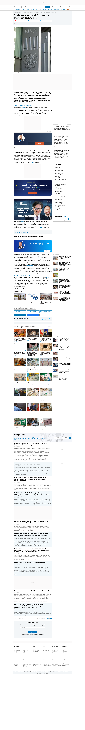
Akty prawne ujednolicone (37, 664)
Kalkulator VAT (57, 177)
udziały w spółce (17, 308)
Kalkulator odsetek (45, 663)
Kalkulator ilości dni (58, 180)
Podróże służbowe (55, 663)
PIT (33, 12)
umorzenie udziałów (24, 308)
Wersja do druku (21, 311)
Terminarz (58, 216)
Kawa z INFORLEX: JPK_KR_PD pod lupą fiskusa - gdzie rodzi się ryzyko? (61, 159)
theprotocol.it (64, 665)
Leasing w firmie (45, 652)
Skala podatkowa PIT (58, 199)
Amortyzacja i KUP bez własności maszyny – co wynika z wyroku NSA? (61, 157)
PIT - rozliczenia (32, 308)
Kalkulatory (58, 164)
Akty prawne (35, 658)
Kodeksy (34, 665)
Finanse (63, 650)
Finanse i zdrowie (45, 653)
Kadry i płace (16, 664)
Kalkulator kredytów (58, 176)
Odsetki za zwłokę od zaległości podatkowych (60, 197)
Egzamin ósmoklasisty (26, 666)
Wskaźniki (58, 193)
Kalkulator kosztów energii (59, 174)
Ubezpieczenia (25, 650)
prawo (33, 162)
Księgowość (18, 9)
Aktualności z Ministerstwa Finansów (28, 438)
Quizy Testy (57, 209)
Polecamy (55, 336)
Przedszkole (25, 659)
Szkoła (24, 660)
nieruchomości (30, 265)
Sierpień (64, 216)
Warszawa (38, 187)
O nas (15, 671)
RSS (50, 671)
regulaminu (33, 629)
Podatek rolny (57, 206)
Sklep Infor (34, 653)
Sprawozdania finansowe (56, 652)
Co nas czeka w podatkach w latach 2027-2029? (61, 132)
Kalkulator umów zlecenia (59, 171)
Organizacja (15, 659)
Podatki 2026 (56, 254)
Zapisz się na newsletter (47, 311)
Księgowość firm (16, 646)
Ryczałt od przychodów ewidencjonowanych (59, 203)
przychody (39, 227)
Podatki (25, 12)
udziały (38, 257)
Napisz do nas (33, 311)
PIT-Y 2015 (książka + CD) (22, 232)
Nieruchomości (56, 9)
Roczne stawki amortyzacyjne (60, 205)
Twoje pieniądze (46, 9)
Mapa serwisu (65, 671)
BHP (24, 652)
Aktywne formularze (61, 184)
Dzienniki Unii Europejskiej (37, 663)
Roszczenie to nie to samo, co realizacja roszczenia (26, 103)
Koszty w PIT (57, 200)
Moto (51, 9)
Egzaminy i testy (25, 663)
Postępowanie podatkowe (59, 187)
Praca (34, 652)
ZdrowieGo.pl (64, 659)
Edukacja (63, 9)
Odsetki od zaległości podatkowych (61, 179)
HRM (24, 653)
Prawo (40, 9)
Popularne (57, 126)
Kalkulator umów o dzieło (59, 173)
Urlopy (24, 651)
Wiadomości (16, 437)
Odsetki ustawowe (55, 664)
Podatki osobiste (29, 12)
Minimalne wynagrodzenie (56, 660)
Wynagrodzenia (25, 649)
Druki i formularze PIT (58, 188)
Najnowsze (62, 126)
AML (53, 653)
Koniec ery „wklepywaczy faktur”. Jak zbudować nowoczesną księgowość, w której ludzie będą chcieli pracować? (62, 129)
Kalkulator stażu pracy (45, 664)
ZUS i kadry (40, 437)
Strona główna (16, 12)
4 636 (48, 618)
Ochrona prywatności (21, 671)
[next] (51, 618)
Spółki (43, 649)
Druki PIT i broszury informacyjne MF (22, 275)
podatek (22, 114)
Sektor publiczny (34, 9)
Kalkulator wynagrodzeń (59, 170)
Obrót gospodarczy (33, 437)
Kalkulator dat (57, 182)
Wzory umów (64, 663)
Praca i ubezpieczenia (45, 650)
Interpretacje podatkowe (59, 211)
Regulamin (42, 671)
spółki (24, 107)
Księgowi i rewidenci (17, 438)
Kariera (47, 671)
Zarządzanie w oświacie (27, 664)
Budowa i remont (64, 651)
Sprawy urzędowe (35, 651)
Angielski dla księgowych (40, 438)
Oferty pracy (64, 666)
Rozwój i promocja (16, 663)
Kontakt (54, 671)
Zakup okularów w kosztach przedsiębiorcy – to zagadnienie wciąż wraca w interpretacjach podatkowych (62, 140)
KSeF (68, 9)
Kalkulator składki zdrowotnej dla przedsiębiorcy (60, 167)
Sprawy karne (35, 649)
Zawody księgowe (16, 652)
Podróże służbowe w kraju (56, 659)
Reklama (59, 671)
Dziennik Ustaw (35, 659)
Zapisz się (39, 143)
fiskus (26, 162)
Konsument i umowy (36, 650)
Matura (24, 665)
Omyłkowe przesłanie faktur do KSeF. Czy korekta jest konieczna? (61, 151)
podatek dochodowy (34, 229)
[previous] (37, 618)
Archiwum (63, 660)
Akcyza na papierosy (58, 208)
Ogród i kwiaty (64, 652)
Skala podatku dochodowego (56, 665)
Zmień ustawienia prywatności (32, 671)
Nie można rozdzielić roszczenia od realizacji (24, 105)
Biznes (28, 9)
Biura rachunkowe (55, 646)
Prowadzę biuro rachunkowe (56, 649)
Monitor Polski (35, 660)
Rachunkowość (57, 185)
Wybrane (67, 126)
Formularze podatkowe (59, 191)
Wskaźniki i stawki (55, 658)
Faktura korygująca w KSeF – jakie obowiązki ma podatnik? (60, 148)
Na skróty (63, 658)
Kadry (24, 9)
